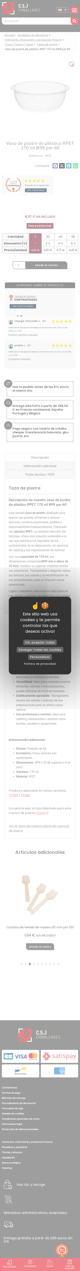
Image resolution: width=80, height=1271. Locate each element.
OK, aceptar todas (40, 642)
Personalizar (40, 657)
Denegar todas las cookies (40, 650)
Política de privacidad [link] (40, 663)
